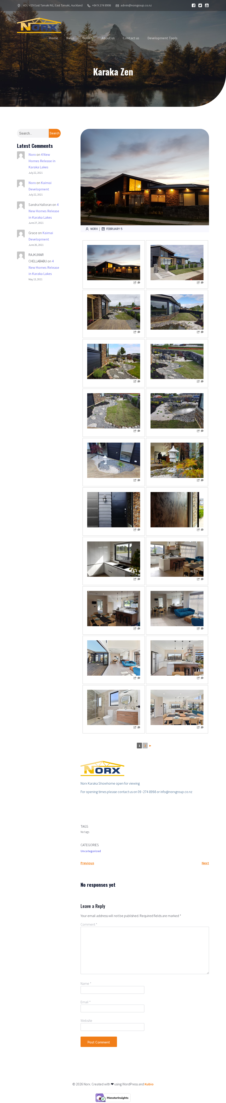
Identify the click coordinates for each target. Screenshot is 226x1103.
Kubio (149, 1084)
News (70, 38)
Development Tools (162, 38)
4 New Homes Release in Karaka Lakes (41, 160)
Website (86, 1020)
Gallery (88, 38)
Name (86, 983)
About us (108, 38)
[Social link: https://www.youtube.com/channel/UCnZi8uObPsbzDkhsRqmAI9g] (205, 5)
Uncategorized (91, 851)
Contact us (131, 38)
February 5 (114, 229)
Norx (32, 154)
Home (53, 38)
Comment (89, 924)
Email (86, 1002)
